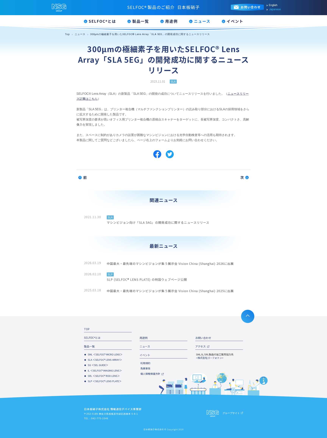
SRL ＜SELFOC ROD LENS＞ (104, 376)
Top (67, 34)
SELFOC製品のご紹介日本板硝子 (163, 7)
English (273, 5)
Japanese (275, 9)
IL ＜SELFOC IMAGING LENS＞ (105, 370)
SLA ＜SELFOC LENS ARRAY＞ (105, 359)
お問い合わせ (203, 338)
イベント (145, 355)
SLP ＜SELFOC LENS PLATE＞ (104, 381)
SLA (173, 81)
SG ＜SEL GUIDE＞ (98, 365)
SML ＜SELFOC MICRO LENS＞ (105, 354)
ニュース (80, 34)
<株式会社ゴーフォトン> (209, 358)
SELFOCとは (92, 337)
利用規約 (145, 363)
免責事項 (145, 368)
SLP (110, 274)
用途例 (144, 338)
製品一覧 (89, 346)
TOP (87, 329)
